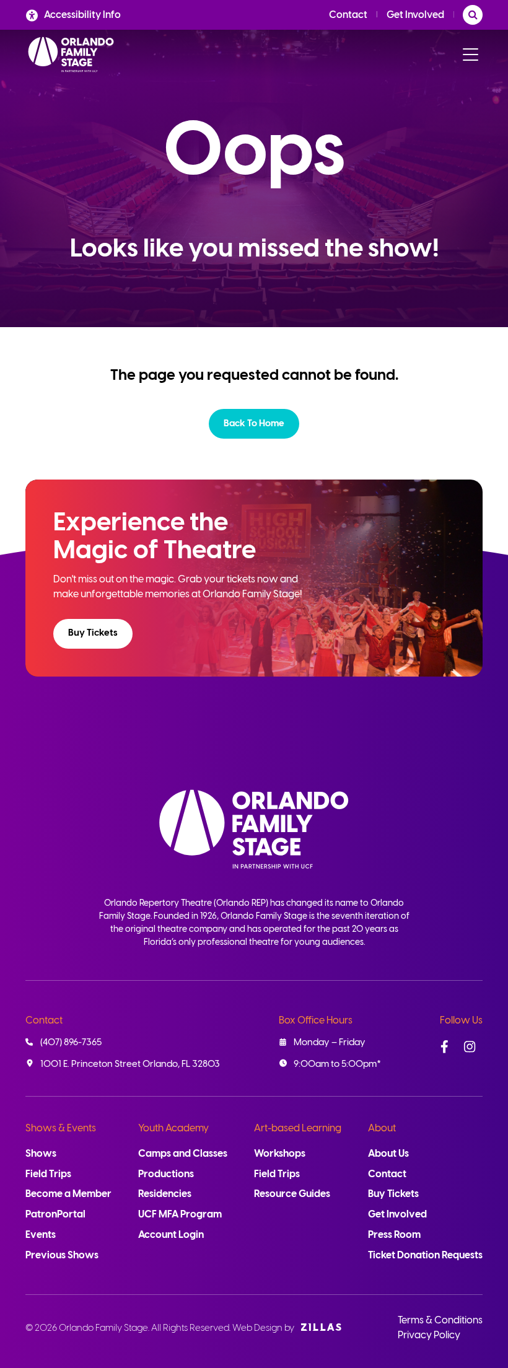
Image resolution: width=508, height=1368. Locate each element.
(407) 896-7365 (71, 1043)
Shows (40, 1154)
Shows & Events (60, 1128)
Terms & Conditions (440, 1320)
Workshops (279, 1154)
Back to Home (254, 424)
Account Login (171, 1235)
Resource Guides (292, 1194)
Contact (348, 15)
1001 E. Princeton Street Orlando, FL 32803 (130, 1064)
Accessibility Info (82, 15)
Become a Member (68, 1194)
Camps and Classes (182, 1154)
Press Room (394, 1235)
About (382, 1128)
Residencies (164, 1194)
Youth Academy (173, 1128)
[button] (254, 424)
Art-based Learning (297, 1128)
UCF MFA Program (180, 1214)
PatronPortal (55, 1214)
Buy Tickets (93, 633)
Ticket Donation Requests (425, 1255)
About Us (388, 1154)
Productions (166, 1174)
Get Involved (415, 15)
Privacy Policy (429, 1335)
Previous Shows (62, 1255)
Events (40, 1235)
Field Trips (48, 1174)
